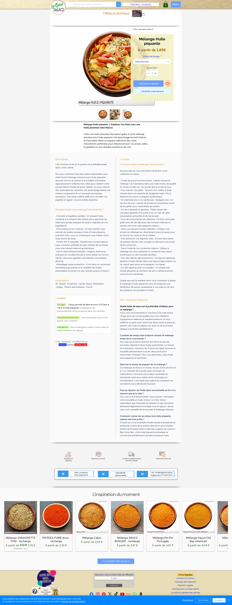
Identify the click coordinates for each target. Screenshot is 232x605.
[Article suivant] (224, 526)
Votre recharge (152, 56)
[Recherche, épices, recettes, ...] (118, 4)
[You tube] (122, 594)
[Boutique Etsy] (128, 594)
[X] (110, 594)
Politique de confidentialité (73, 602)
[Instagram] (97, 594)
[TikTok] (116, 594)
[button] (142, 14)
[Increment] (156, 73)
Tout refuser (203, 600)
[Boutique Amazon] (140, 594)
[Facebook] (91, 594)
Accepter (219, 600)
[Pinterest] (103, 594)
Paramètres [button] (187, 600)
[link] (165, 4)
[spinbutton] (152, 73)
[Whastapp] (134, 594)
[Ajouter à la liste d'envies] (168, 83)
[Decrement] (148, 73)
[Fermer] (228, 600)
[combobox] (152, 61)
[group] (116, 526)
